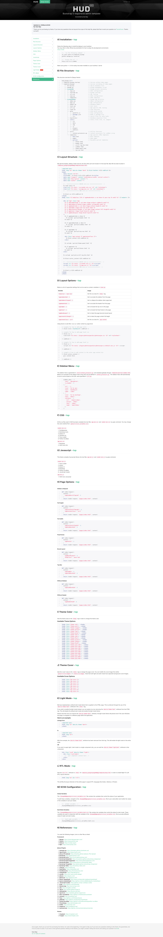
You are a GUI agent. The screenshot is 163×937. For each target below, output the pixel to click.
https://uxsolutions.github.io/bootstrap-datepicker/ (86, 859)
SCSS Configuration (38, 76)
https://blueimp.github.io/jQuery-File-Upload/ (83, 854)
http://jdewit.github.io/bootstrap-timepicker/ (85, 864)
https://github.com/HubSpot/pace (72, 898)
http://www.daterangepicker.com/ (85, 860)
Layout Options (37, 48)
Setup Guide (60, 49)
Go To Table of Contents (38, 933)
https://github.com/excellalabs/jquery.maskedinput (86, 881)
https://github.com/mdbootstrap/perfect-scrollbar (84, 901)
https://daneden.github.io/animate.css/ (78, 850)
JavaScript (36, 57)
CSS (34, 54)
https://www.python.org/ (71, 841)
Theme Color (36, 63)
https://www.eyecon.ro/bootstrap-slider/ (81, 862)
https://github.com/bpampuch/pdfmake (76, 899)
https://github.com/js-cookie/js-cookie (81, 882)
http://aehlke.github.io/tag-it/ (72, 889)
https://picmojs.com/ (69, 904)
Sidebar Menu (37, 51)
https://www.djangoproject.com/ (73, 839)
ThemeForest (119, 29)
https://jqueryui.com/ (71, 877)
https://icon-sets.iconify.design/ (73, 874)
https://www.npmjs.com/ (69, 844)
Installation (36, 38)
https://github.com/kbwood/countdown (81, 894)
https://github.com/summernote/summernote (80, 908)
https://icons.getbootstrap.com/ (78, 857)
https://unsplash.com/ (72, 914)
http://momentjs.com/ (71, 896)
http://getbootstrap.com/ (73, 855)
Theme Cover (37, 66)
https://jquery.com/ (69, 876)
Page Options (37, 60)
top (75, 39)
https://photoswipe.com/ (74, 903)
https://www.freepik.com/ (71, 915)
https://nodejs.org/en (70, 843)
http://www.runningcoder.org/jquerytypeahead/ (84, 879)
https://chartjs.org (70, 867)
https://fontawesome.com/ (75, 871)
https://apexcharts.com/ (74, 852)
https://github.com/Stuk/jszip (71, 884)
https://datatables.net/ (72, 869)
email (117, 928)
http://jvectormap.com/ (73, 886)
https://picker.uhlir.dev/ (73, 891)
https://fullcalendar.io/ (73, 872)
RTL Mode (36, 73)
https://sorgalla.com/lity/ (69, 887)
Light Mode (38, 70)
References (36, 79)
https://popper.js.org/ (72, 906)
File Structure (36, 41)
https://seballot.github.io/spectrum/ (75, 893)
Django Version (45, 1)
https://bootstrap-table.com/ (77, 865)
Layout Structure (37, 44)
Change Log (127, 1)
